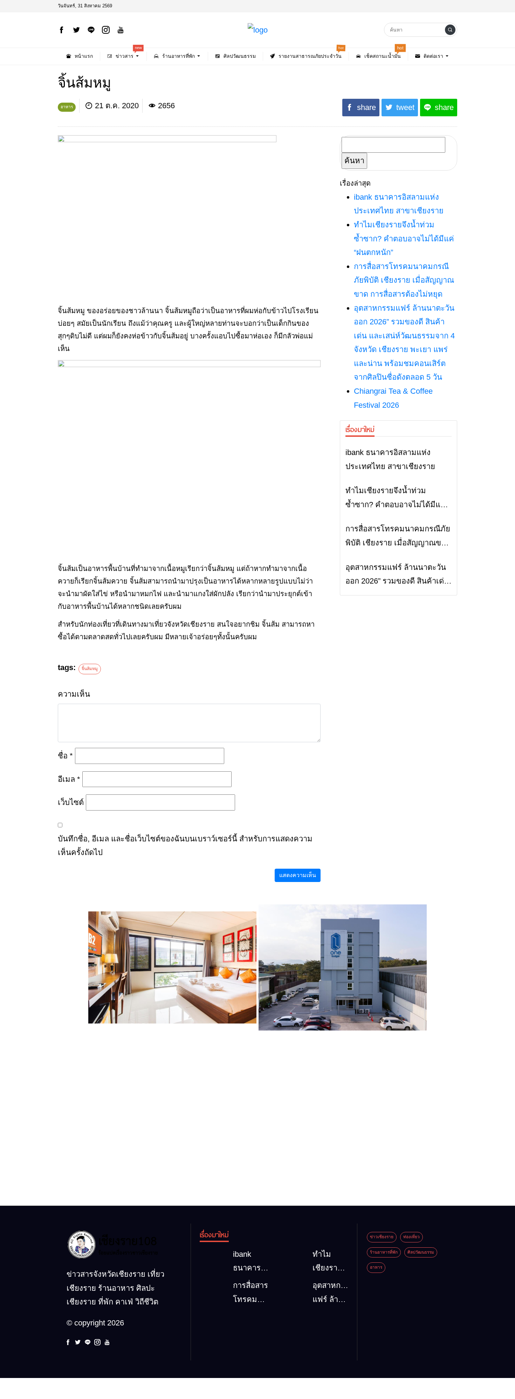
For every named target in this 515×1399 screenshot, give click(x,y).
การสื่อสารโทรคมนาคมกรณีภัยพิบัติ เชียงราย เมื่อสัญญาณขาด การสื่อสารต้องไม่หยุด (404, 280)
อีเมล (69, 779)
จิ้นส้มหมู (90, 668)
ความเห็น (74, 694)
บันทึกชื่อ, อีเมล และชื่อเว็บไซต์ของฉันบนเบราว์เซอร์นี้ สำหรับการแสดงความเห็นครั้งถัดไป (185, 845)
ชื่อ (65, 755)
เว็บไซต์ (71, 802)
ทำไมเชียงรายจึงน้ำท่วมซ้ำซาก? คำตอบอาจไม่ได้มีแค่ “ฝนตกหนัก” (404, 238)
